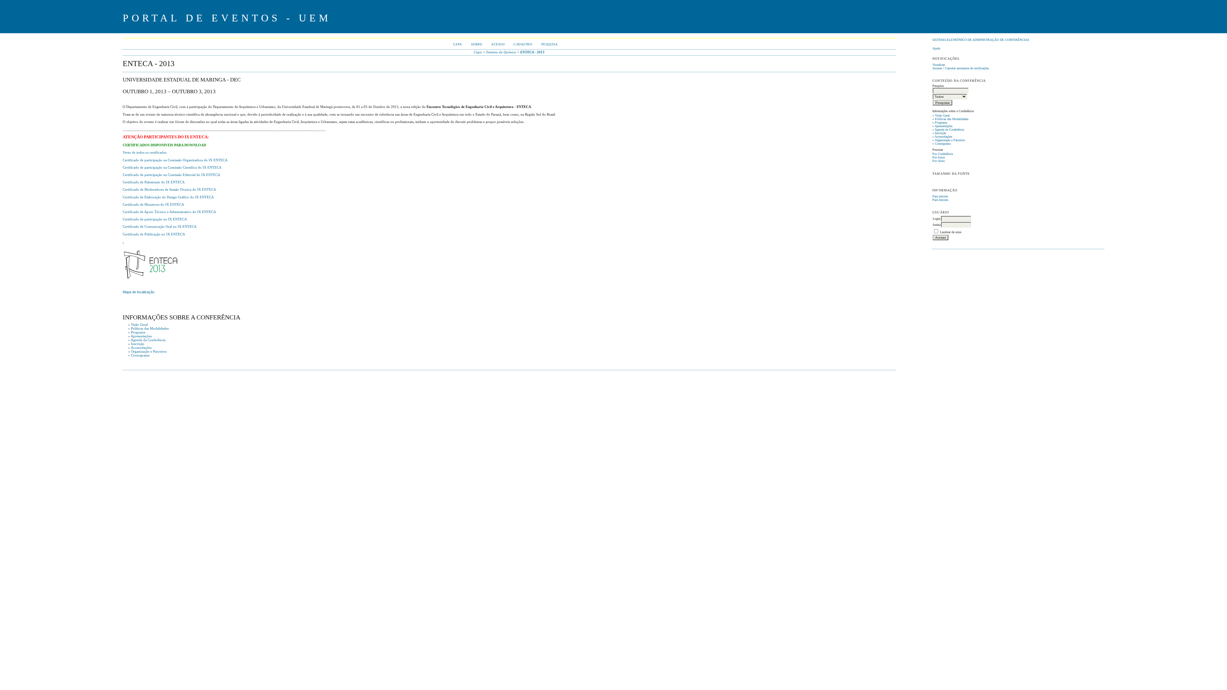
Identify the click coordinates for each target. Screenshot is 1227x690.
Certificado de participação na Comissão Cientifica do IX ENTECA (172, 167)
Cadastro (522, 44)
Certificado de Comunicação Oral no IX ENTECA (160, 226)
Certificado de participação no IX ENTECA (155, 219)
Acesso (498, 44)
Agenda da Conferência (949, 129)
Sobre (476, 44)
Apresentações (944, 126)
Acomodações (943, 136)
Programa (941, 122)
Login (936, 218)
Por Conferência (942, 154)
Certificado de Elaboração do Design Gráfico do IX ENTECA (168, 197)
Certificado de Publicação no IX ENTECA (154, 234)
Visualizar (938, 64)
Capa (457, 44)
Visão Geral (942, 115)
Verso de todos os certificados (144, 152)
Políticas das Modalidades (951, 119)
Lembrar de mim (950, 232)
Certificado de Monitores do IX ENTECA (153, 204)
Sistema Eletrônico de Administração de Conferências (980, 40)
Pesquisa (549, 44)
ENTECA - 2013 (532, 52)
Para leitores (940, 196)
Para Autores (940, 200)
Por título (938, 161)
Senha (936, 224)
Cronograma (943, 143)
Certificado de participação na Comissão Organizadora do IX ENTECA (175, 160)
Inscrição (940, 133)
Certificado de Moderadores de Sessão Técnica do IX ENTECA (169, 189)
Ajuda (936, 48)
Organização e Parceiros (950, 140)
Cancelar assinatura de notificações (967, 68)
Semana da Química (501, 52)
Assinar (937, 68)
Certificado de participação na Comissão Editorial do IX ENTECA (171, 175)
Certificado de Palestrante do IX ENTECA (154, 182)
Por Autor (938, 157)
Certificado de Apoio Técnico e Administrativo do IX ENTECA (169, 212)
